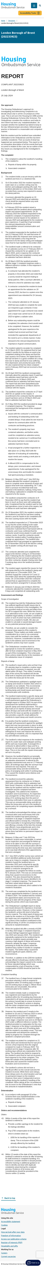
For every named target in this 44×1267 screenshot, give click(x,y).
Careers (4, 1253)
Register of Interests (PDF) (11, 1243)
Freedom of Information (11, 1236)
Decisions (11, 21)
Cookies (4, 1225)
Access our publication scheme (13, 1239)
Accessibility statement (10, 1222)
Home (3, 21)
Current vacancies (8, 1256)
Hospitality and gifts (9, 1246)
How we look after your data (12, 1232)
